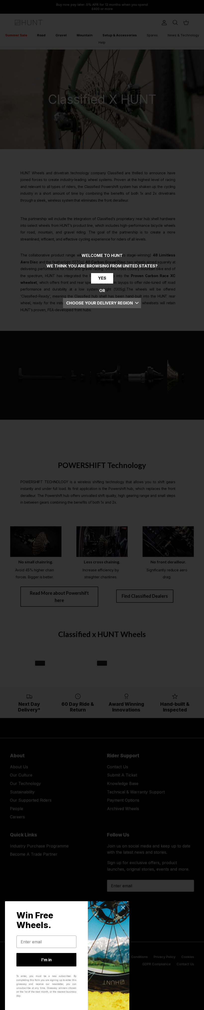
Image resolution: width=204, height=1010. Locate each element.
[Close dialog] (123, 907)
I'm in (46, 959)
